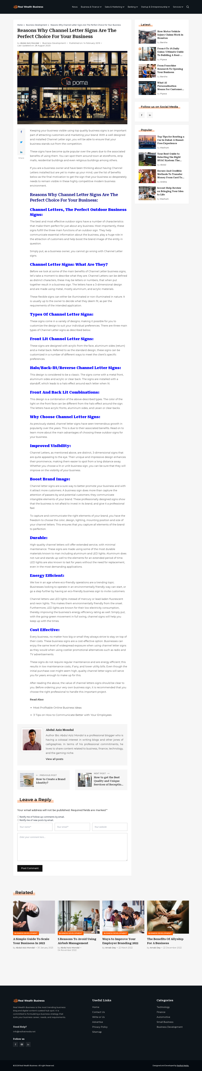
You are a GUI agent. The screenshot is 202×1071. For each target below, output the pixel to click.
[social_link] (142, 115)
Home (20, 25)
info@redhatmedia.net (24, 1031)
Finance (161, 1012)
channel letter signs (68, 423)
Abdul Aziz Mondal (29, 43)
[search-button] (187, 7)
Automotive (163, 1017)
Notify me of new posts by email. (37, 820)
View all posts (54, 759)
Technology (163, 1007)
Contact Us (98, 1012)
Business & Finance (90, 7)
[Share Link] (21, 132)
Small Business (165, 1022)
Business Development (36, 25)
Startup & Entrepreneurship (154, 7)
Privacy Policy (100, 1027)
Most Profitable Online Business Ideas (57, 707)
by (162, 42)
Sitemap (97, 1032)
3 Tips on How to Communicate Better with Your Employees (72, 715)
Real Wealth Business (28, 1066)
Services (177, 7)
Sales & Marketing (113, 7)
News (75, 7)
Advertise (97, 1022)
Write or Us (98, 1017)
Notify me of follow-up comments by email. (42, 816)
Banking (132, 7)
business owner (60, 251)
